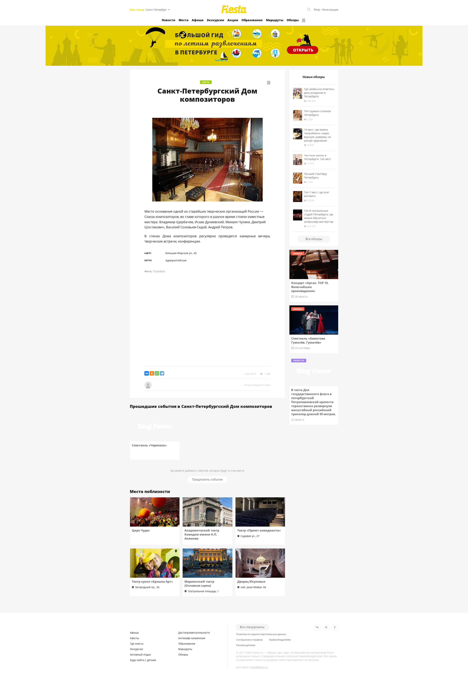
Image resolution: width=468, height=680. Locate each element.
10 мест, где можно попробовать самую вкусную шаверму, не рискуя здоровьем (317, 135)
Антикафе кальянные (191, 638)
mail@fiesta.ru (259, 667)
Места (183, 20)
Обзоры (293, 20)
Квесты (134, 638)
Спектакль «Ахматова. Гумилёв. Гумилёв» (308, 340)
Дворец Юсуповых (251, 582)
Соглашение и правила (249, 639)
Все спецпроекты (252, 627)
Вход (317, 9)
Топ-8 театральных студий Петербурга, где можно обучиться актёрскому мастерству (318, 216)
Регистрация (330, 9)
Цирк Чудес (141, 530)
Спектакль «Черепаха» (149, 445)
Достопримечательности (194, 632)
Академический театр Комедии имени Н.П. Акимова (201, 534)
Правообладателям (280, 639)
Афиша (197, 20)
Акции (232, 20)
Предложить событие (207, 479)
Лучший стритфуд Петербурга (315, 175)
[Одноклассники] (152, 373)
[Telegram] (162, 373)
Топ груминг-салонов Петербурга (317, 113)
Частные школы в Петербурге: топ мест (317, 157)
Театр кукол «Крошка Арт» (152, 582)
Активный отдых (140, 654)
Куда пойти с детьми (143, 660)
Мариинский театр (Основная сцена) (199, 584)
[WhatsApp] (157, 373)
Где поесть (137, 643)
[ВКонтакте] (146, 373)
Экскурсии (215, 20)
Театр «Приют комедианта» (259, 530)
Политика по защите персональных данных (261, 634)
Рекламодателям (245, 645)
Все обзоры (313, 239)
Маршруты (274, 20)
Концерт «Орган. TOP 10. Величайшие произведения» (310, 287)
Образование (252, 20)
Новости (168, 20)
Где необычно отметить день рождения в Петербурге (319, 92)
